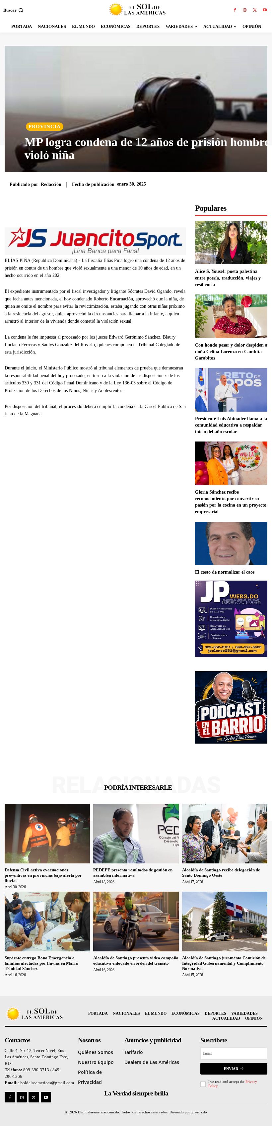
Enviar (231, 1069)
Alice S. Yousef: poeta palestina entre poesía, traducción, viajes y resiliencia (228, 278)
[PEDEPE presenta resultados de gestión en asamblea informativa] (135, 833)
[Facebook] (235, 10)
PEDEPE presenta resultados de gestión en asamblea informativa (132, 872)
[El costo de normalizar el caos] (231, 543)
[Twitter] (255, 10)
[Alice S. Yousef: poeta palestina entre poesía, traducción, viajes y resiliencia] (231, 243)
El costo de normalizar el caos (224, 572)
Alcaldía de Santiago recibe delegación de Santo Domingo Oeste (221, 872)
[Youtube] (265, 10)
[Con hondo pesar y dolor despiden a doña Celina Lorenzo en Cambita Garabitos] (231, 316)
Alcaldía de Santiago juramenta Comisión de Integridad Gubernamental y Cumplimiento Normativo (224, 963)
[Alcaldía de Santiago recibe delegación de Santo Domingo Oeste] (224, 833)
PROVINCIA (45, 126)
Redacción (51, 184)
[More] (145, 210)
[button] (14, 10)
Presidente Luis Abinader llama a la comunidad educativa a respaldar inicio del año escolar (231, 425)
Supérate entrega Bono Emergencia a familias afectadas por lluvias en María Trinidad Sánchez (41, 963)
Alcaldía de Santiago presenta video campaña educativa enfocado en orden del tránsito (135, 960)
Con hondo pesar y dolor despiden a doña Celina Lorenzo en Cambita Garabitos (231, 352)
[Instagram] (245, 10)
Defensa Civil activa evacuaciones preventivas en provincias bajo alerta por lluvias (43, 875)
